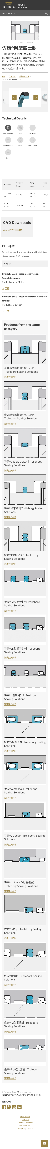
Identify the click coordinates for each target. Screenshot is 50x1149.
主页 (3, 76)
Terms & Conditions (25, 1123)
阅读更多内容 (10, 377)
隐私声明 (25, 1119)
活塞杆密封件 (24, 76)
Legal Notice (25, 1116)
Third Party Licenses (25, 1129)
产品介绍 (12, 76)
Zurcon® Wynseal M (12, 230)
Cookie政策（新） (25, 1126)
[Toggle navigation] (45, 5)
